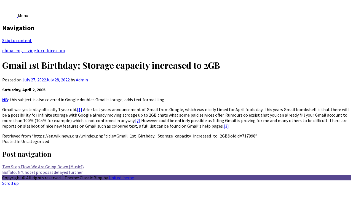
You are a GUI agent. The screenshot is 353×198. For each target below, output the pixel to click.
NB (5, 99)
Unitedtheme (121, 177)
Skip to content (17, 40)
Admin (82, 79)
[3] (226, 126)
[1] (79, 109)
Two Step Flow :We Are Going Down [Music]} (43, 166)
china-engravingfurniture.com (33, 50)
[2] (137, 120)
